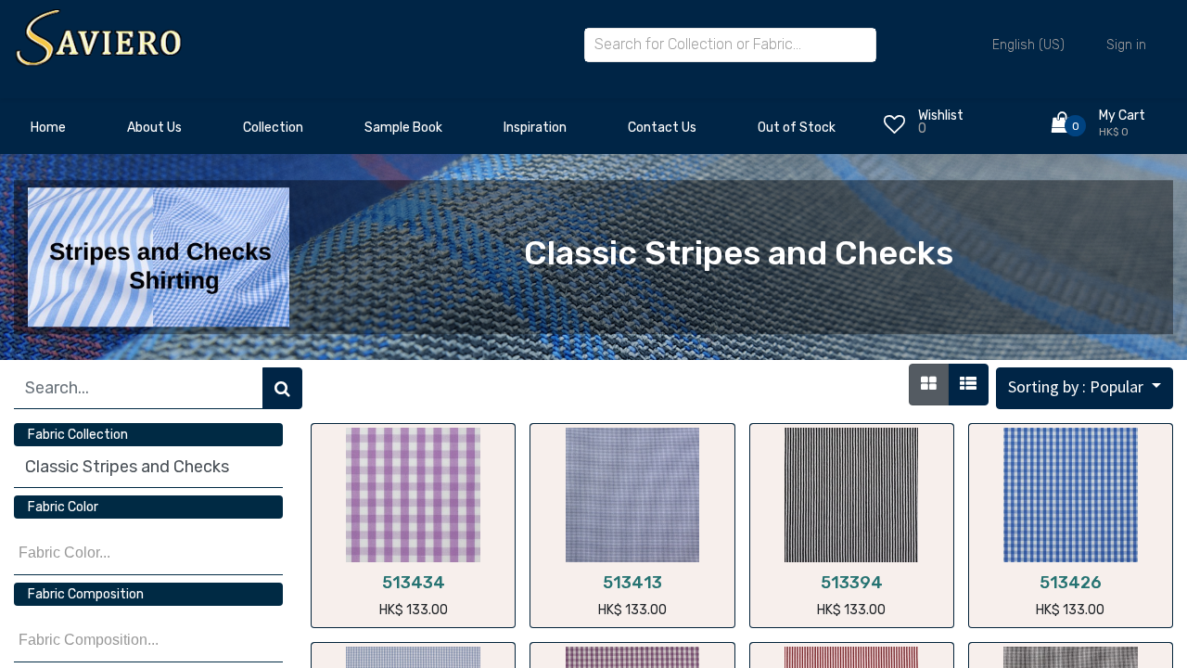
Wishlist (941, 115)
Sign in (1126, 45)
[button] (1084, 388)
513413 (632, 582)
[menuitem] (48, 132)
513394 (852, 582)
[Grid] (929, 384)
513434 (413, 582)
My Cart (1122, 115)
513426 (1071, 582)
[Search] (282, 388)
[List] (968, 384)
